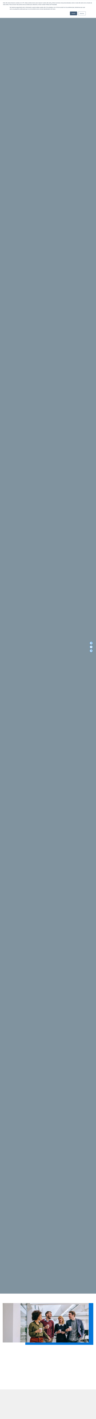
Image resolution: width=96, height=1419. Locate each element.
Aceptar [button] (73, 13)
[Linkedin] (91, 643)
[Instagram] (91, 646)
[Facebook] (91, 650)
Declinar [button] (82, 13)
